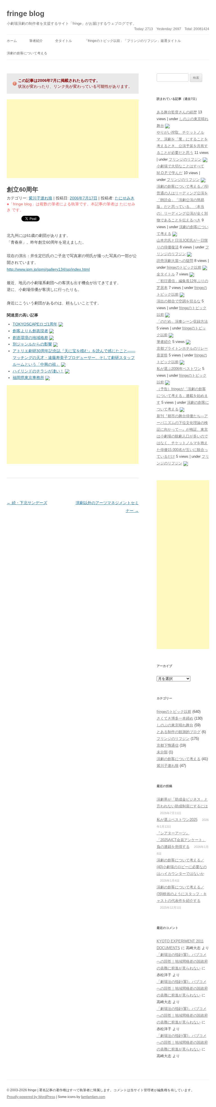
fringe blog (25, 13)
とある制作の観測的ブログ (179, 732)
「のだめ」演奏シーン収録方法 (182, 321)
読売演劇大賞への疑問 (175, 261)
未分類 (162, 752)
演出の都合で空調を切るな (179, 301)
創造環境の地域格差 (30, 337)
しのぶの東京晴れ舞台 (175, 725)
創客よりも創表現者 (30, 331)
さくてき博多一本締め (175, 718)
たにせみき (124, 198)
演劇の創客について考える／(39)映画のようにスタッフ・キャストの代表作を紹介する (182, 894)
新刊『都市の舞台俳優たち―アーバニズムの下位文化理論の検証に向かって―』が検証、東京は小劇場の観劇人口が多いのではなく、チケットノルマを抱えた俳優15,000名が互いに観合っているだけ (182, 436)
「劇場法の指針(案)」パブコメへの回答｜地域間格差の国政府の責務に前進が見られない (182, 961)
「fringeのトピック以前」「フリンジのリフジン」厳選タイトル (132, 41)
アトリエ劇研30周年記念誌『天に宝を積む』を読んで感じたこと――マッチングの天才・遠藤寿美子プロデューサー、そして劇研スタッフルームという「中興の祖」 (74, 358)
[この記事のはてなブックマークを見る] (60, 324)
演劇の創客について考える (27, 53)
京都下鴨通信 (168, 745)
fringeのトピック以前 (184, 267)
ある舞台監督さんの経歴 (177, 112)
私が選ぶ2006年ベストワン (179, 369)
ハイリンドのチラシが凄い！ (38, 371)
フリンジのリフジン (185, 159)
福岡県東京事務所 (28, 377)
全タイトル (63, 41)
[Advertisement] (73, 138)
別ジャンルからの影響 (32, 344)
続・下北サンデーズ (27, 502)
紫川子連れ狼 (40, 198)
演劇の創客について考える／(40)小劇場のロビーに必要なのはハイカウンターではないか (182, 867)
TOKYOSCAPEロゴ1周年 (35, 324)
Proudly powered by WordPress (31, 1097)
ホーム (12, 41)
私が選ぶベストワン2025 (177, 820)
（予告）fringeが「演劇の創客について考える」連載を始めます (182, 396)
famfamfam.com (93, 1097)
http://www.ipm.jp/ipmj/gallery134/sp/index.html (48, 269)
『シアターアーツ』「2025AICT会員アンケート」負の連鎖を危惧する (181, 840)
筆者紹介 (36, 41)
